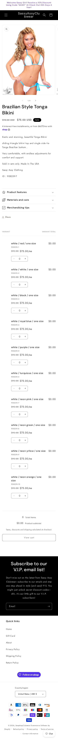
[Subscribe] (48, 606)
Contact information (30, 733)
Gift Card (10, 635)
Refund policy (18, 729)
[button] (6, 15)
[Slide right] (35, 100)
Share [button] (8, 217)
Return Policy (12, 662)
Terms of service (47, 729)
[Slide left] (22, 100)
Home (9, 629)
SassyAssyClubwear (22, 725)
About (9, 642)
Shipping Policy (13, 655)
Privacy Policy (12, 649)
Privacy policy (32, 729)
